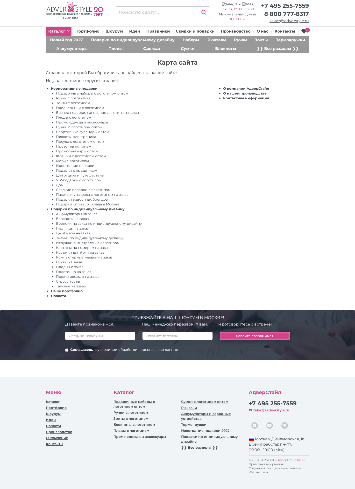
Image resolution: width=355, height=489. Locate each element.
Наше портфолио (67, 291)
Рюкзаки (216, 40)
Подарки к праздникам (76, 170)
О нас (262, 31)
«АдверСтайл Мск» (290, 460)
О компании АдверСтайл (246, 88)
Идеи (134, 31)
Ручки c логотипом (73, 98)
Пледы (115, 48)
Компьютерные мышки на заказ (84, 257)
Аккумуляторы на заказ (76, 214)
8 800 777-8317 (286, 13)
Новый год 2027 (66, 40)
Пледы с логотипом (73, 117)
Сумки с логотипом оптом (79, 127)
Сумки (187, 48)
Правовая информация (266, 464)
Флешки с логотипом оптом (81, 156)
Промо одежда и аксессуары (82, 122)
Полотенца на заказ (73, 272)
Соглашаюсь (124, 349)
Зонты (261, 40)
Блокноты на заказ (72, 219)
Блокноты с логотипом (134, 424)
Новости (58, 296)
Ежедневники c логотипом (80, 108)
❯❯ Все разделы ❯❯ (278, 48)
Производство (235, 31)
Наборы (191, 40)
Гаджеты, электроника (76, 137)
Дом (60, 185)
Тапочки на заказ (71, 286)
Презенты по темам (73, 146)
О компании (57, 438)
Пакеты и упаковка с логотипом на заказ (92, 194)
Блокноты (225, 48)
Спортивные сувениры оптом (82, 132)
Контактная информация (246, 98)
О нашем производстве (245, 93)
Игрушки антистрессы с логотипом (88, 243)
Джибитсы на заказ (73, 233)
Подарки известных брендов (82, 199)
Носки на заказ (69, 262)
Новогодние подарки (75, 165)
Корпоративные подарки (74, 88)
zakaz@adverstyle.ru (289, 21)
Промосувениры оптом (77, 151)
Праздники (158, 31)
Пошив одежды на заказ (77, 276)
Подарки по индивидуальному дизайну (133, 40)
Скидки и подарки (195, 31)
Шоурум (114, 31)
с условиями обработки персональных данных (136, 349)
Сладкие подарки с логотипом (83, 190)
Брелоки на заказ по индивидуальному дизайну (99, 223)
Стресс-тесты (68, 281)
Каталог (57, 31)
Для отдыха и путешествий (80, 175)
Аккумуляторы (72, 48)
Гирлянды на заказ (72, 228)
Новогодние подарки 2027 (205, 430)
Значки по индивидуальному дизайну (89, 238)
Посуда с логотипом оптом (80, 141)
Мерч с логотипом (72, 161)
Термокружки (290, 40)
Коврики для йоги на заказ (80, 252)
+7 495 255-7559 (285, 5)
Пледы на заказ (69, 267)
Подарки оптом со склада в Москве (88, 204)
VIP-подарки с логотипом (78, 180)
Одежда (151, 48)
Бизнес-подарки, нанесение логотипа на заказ (97, 112)
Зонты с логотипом (73, 103)
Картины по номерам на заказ (82, 247)
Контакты (285, 31)
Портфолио (87, 31)
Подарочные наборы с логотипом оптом (92, 93)
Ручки (240, 40)
